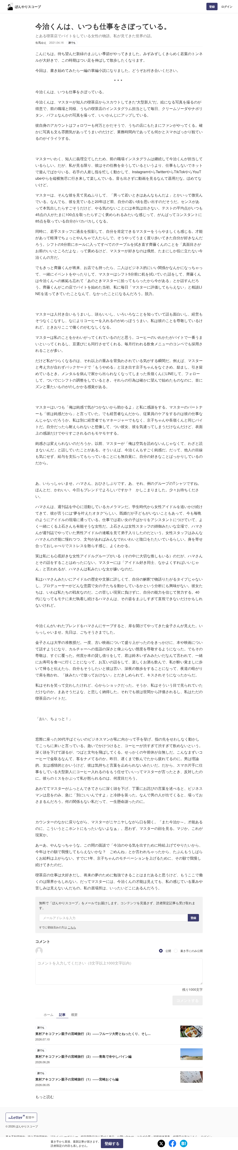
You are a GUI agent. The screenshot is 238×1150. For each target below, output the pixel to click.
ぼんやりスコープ (28, 6)
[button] (39, 950)
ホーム (48, 1014)
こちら (72, 927)
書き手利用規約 (15, 1136)
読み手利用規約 (37, 1136)
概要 (74, 1014)
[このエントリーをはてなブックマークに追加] (183, 1143)
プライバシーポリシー (64, 1136)
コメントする (187, 1000)
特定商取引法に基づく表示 (97, 1136)
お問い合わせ (125, 1136)
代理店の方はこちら (185, 1136)
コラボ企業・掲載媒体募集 (153, 1136)
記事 (62, 1014)
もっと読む (44, 1096)
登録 (212, 6)
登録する (112, 1143)
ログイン (226, 6)
